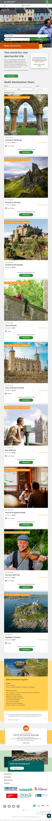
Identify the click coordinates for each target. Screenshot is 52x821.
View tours (39, 39)
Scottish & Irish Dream (13, 140)
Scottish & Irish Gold (12, 202)
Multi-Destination (9, 35)
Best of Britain (10, 450)
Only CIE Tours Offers (26, 733)
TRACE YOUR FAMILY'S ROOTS (39, 65)
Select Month (8, 39)
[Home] (26, 5)
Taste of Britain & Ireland (14, 388)
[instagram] (13, 806)
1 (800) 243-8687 (11, 1)
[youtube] (9, 806)
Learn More (26, 743)
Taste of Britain (11, 326)
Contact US (17, 768)
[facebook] (4, 806)
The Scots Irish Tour (12, 575)
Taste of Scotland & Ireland (15, 513)
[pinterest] (18, 806)
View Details (26, 152)
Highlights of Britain (12, 637)
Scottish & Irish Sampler (14, 265)
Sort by (37, 86)
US (26, 810)
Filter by (6, 86)
